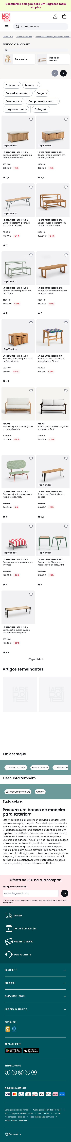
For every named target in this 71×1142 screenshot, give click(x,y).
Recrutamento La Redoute (16, 1120)
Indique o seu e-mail (15, 886)
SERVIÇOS (9, 982)
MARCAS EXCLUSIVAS (14, 996)
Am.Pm (40, 791)
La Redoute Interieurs (18, 791)
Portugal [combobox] (13, 1134)
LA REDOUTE (11, 969)
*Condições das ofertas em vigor (47, 1110)
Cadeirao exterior (16, 767)
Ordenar (10, 85)
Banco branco (40, 767)
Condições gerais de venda (16, 1110)
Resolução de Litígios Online (42, 1117)
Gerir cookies (43, 1113)
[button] (64, 17)
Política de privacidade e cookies (19, 1113)
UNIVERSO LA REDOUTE (16, 1009)
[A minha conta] (55, 17)
